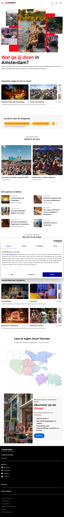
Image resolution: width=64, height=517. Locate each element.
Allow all (52, 274)
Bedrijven (4, 458)
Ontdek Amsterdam (7, 455)
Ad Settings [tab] (39, 246)
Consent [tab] (8, 246)
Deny (11, 274)
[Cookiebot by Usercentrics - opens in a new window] (55, 241)
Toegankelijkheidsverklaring (8, 506)
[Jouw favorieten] (56, 3)
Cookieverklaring (5, 501)
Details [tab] (24, 246)
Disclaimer (4, 509)
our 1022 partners (12, 254)
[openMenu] (2, 3)
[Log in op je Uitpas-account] (52, 3)
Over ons (4, 484)
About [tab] (55, 246)
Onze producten (6, 491)
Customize (31, 274)
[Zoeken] (61, 3)
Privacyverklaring (5, 503)
